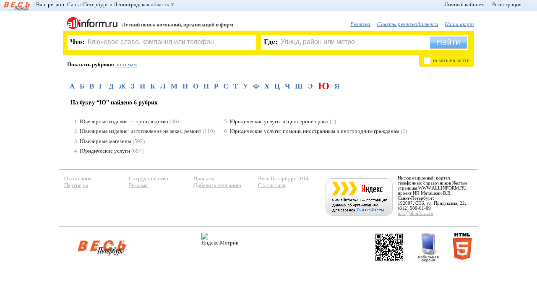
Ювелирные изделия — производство (124, 121)
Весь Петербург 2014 (283, 178)
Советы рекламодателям (407, 24)
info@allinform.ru (415, 213)
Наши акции (459, 24)
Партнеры (76, 185)
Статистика (271, 185)
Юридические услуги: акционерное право (278, 121)
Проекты (203, 178)
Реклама (360, 24)
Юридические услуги (105, 151)
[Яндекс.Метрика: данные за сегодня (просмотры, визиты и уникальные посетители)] (219, 239)
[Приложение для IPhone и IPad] (389, 247)
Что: (77, 42)
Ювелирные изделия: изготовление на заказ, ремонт (140, 131)
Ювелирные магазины (105, 141)
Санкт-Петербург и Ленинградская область (118, 4)
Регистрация (506, 4)
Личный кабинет (464, 4)
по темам (126, 64)
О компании (78, 178)
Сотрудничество (148, 178)
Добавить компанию (217, 185)
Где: (271, 42)
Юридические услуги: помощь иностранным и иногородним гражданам (314, 131)
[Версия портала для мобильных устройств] (428, 247)
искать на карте (451, 60)
